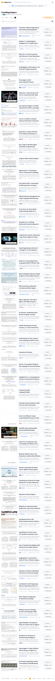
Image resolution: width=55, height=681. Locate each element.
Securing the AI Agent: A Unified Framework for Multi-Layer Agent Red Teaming (29, 107)
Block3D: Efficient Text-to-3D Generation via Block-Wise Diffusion (30, 455)
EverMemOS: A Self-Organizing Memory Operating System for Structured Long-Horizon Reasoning (28, 585)
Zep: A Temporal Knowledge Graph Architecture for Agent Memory (29, 546)
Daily (3, 17)
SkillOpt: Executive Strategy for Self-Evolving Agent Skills (28, 611)
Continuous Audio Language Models (24, 391)
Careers (25, 678)
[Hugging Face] (30, 679)
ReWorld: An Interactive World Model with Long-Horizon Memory (29, 507)
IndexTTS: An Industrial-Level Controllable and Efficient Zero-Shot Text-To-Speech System (28, 443)
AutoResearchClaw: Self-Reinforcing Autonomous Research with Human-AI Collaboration (29, 520)
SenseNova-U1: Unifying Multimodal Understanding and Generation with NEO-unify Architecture (28, 223)
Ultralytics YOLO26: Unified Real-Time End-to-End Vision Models (29, 572)
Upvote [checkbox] (48, 29)
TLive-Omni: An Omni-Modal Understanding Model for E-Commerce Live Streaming (27, 210)
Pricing (48, 678)
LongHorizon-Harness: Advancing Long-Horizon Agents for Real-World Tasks (29, 236)
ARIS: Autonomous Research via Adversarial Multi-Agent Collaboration (27, 287)
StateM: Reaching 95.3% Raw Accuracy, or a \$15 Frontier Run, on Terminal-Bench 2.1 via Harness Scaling (30, 327)
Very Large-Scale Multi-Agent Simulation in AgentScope (28, 146)
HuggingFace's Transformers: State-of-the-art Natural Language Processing (29, 559)
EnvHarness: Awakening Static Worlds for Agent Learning (28, 313)
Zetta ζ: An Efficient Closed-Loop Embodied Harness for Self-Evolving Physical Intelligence (29, 417)
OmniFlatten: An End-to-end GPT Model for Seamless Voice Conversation (28, 533)
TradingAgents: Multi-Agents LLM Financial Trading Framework (29, 68)
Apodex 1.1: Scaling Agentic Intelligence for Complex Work (28, 42)
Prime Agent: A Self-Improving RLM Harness (26, 81)
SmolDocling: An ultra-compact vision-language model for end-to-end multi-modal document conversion (29, 339)
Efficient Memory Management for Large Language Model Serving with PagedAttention (29, 197)
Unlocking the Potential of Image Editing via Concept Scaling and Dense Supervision (29, 481)
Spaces (44, 678)
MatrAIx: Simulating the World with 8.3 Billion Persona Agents (28, 468)
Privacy (16, 678)
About (21, 678)
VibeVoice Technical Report (27, 494)
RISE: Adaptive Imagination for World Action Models (27, 598)
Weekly (6, 17)
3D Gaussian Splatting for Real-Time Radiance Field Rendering (28, 662)
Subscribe (40, 5)
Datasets (39, 678)
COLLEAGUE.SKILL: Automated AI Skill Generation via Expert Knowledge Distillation (28, 184)
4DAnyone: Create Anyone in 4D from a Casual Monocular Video (28, 94)
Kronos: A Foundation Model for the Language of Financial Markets (29, 365)
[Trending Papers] (15, 17)
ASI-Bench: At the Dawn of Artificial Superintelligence (27, 636)
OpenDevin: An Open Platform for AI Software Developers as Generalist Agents (28, 133)
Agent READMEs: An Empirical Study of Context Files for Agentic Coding (29, 624)
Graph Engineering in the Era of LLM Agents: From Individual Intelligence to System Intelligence (29, 249)
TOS (13, 678)
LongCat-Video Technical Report (29, 158)
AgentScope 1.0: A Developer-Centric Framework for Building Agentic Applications (28, 171)
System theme (6, 678)
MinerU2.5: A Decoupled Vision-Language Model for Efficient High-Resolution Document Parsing (29, 262)
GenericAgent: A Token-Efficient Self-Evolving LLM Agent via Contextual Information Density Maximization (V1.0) (29, 649)
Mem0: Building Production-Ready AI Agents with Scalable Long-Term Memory (29, 275)
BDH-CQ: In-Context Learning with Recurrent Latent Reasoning (29, 55)
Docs (53, 678)
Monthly (11, 17)
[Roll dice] (52, 21)
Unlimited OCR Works (25, 352)
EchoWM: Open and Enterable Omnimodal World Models (28, 429)
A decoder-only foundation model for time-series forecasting (29, 404)
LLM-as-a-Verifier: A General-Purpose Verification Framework (29, 120)
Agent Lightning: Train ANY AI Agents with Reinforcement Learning (28, 301)
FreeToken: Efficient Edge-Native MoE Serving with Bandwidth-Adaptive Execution (29, 29)
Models (34, 678)
